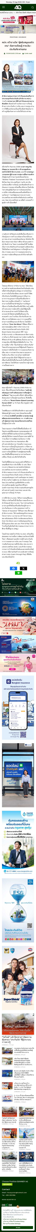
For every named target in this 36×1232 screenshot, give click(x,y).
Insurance (22, 37)
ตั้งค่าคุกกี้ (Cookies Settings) (11, 1223)
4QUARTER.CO (11, 1199)
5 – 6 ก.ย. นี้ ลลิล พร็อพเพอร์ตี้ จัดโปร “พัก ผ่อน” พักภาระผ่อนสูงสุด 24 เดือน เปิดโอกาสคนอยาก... (24, 1097)
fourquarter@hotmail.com (17, 1192)
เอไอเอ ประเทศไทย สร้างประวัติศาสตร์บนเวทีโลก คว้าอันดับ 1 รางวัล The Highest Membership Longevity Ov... (9, 1143)
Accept (18, 1227)
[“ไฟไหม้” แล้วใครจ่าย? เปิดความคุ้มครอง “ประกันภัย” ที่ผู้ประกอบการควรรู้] (18, 1024)
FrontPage (14, 37)
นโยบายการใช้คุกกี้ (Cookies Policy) (13, 1221)
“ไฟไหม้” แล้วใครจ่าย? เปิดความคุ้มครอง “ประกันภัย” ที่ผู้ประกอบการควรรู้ (17, 1039)
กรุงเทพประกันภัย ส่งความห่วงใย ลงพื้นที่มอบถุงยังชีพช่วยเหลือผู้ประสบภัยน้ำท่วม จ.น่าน (24, 1050)
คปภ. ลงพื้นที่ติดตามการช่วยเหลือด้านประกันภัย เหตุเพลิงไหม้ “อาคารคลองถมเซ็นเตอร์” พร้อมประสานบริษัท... (26, 1167)
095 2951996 (10, 1195)
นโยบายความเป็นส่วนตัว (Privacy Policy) (15, 1219)
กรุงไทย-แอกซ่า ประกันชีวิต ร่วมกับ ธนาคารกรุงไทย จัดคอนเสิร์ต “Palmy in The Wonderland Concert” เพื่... (26, 1143)
